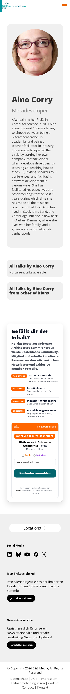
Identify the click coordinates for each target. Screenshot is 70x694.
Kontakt (42, 687)
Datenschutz (19, 679)
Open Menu (64, 6)
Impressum (49, 679)
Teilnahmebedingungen (28, 683)
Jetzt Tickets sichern (21, 598)
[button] (35, 528)
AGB (34, 679)
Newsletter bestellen (22, 645)
